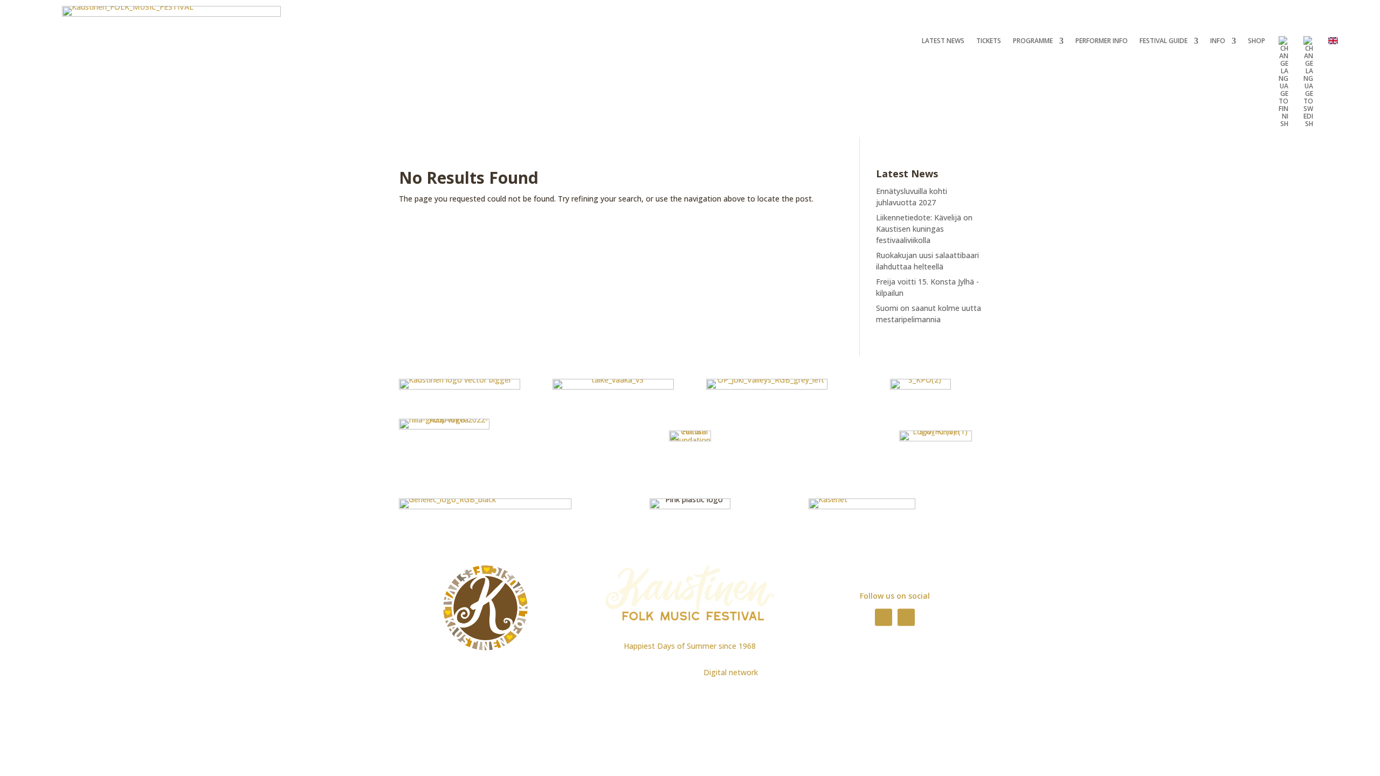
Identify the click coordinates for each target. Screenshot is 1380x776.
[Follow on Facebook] (883, 617)
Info (1217, 41)
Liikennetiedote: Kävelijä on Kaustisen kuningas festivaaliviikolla (924, 228)
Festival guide (1164, 41)
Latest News (943, 41)
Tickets (988, 41)
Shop (1256, 41)
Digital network (730, 672)
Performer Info (1101, 41)
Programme (1033, 41)
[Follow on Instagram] (906, 617)
